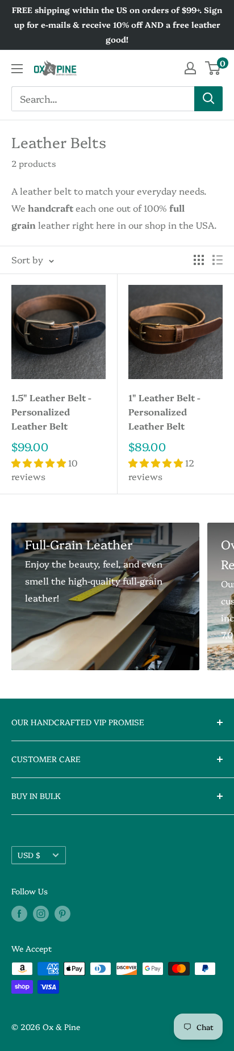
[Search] (208, 98)
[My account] (190, 68)
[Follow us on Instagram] (41, 913)
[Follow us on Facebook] (19, 913)
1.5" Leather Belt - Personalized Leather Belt (51, 411)
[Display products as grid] (199, 260)
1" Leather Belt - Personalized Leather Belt (164, 411)
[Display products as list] (217, 260)
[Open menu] (17, 68)
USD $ (29, 855)
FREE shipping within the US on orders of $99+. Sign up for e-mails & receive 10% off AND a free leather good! (117, 24)
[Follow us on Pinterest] (62, 913)
